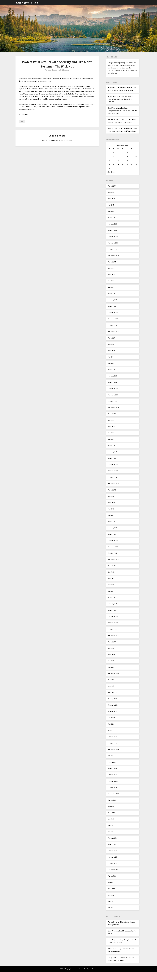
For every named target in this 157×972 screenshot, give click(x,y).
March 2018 (111, 730)
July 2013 (111, 806)
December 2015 (113, 737)
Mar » (113, 172)
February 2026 (112, 224)
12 (131, 156)
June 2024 (111, 350)
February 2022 (112, 528)
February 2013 (112, 838)
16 (118, 160)
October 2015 (112, 743)
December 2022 (113, 464)
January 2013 (112, 844)
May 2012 (111, 895)
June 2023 (111, 427)
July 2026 (111, 192)
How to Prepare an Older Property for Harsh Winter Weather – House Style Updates (120, 99)
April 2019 (111, 680)
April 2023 (111, 439)
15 (113, 160)
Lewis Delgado (113, 940)
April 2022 (111, 515)
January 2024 (112, 382)
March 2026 (111, 217)
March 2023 (111, 446)
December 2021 (113, 541)
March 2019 (111, 686)
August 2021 (112, 566)
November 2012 (113, 857)
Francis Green (112, 922)
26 (131, 164)
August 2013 (112, 800)
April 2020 (111, 667)
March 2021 (111, 597)
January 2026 (112, 230)
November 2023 (113, 395)
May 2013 (111, 819)
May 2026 (111, 205)
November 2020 (113, 623)
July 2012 (111, 882)
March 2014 (111, 756)
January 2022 (112, 534)
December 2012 (113, 851)
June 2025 (111, 275)
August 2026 (112, 186)
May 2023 (111, 433)
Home (22, 122)
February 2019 (112, 693)
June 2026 (111, 199)
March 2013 (111, 832)
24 (122, 164)
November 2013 (113, 781)
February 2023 (112, 452)
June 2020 (111, 654)
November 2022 (113, 471)
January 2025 (112, 306)
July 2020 (111, 648)
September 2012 (113, 870)
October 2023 (112, 401)
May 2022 (111, 509)
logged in (54, 140)
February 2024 (112, 376)
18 (127, 160)
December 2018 (113, 705)
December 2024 (113, 313)
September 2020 (113, 635)
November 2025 (113, 243)
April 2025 (111, 287)
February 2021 (112, 604)
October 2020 (112, 629)
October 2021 (112, 553)
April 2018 (111, 724)
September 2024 (113, 332)
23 (118, 164)
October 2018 (112, 718)
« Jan (108, 172)
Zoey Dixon (112, 931)
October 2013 (112, 787)
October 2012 (112, 863)
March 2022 (111, 521)
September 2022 (113, 483)
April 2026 (111, 211)
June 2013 (111, 813)
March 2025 (111, 294)
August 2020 (112, 642)
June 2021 (111, 579)
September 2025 (113, 256)
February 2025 (112, 300)
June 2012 (111, 889)
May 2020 (111, 661)
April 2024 (111, 363)
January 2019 (112, 699)
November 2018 (113, 711)
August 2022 (112, 490)
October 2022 (112, 477)
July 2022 (111, 496)
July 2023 (111, 420)
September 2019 (113, 673)
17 (122, 160)
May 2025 (111, 281)
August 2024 (112, 338)
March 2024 (111, 369)
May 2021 (111, 585)
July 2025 (111, 268)
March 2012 (111, 908)
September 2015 (113, 749)
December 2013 (113, 775)
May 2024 (111, 357)
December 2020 (113, 616)
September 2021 (113, 560)
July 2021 (111, 572)
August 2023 (112, 414)
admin (67, 70)
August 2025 (112, 262)
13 (136, 156)
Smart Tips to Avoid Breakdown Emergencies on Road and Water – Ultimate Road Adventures (122, 110)
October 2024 (112, 325)
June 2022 (111, 502)
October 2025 (112, 249)
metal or (43, 81)
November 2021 (113, 547)
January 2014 (112, 768)
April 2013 (111, 825)
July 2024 (111, 344)
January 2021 (112, 610)
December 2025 (113, 237)
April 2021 (111, 591)
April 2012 (111, 901)
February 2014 (112, 762)
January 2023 (112, 458)
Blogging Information (26, 2)
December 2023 (113, 389)
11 (127, 156)
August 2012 (112, 876)
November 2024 (113, 319)
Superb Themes (92, 969)
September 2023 (113, 408)
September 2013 (113, 794)
